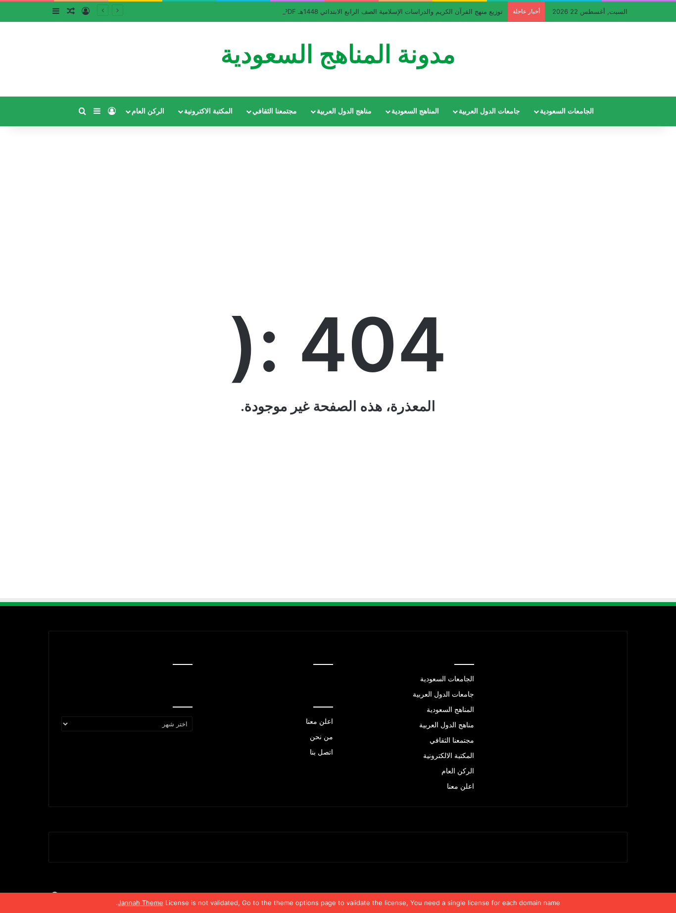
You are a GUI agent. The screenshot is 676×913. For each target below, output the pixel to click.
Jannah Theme (140, 903)
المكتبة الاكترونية (208, 111)
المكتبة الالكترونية (448, 756)
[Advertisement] (338, 198)
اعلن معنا (460, 786)
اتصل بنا (321, 752)
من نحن (321, 737)
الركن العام (148, 111)
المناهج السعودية (415, 111)
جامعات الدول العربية (489, 111)
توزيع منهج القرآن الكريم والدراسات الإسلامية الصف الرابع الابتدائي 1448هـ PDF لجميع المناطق (372, 11)
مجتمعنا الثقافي (274, 111)
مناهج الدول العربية (344, 111)
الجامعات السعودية (567, 111)
